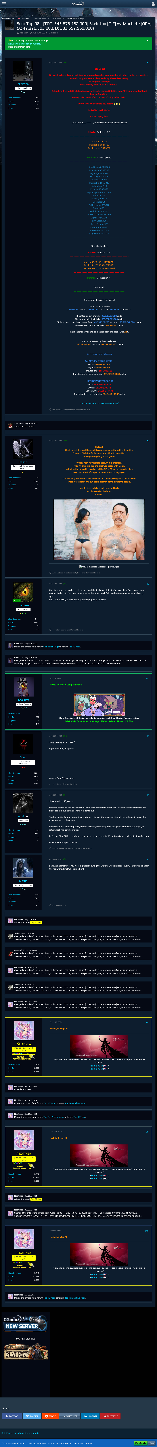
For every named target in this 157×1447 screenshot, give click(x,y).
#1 (148, 62)
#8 (147, 1022)
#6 (148, 795)
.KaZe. (17, 933)
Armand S (19, 423)
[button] (4, 3)
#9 (147, 1132)
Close (151, 1443)
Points (10, 101)
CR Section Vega (51, 646)
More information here (19, 47)
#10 (147, 1231)
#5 (148, 736)
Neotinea (18, 919)
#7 (148, 859)
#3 (148, 584)
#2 (148, 440)
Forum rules (97, 1065)
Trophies (11, 105)
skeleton (24, 32)
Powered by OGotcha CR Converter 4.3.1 (98, 403)
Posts (10, 108)
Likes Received (14, 98)
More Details (140, 1443)
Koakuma (18, 643)
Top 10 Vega (74, 646)
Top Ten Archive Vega (75, 1103)
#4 (147, 678)
